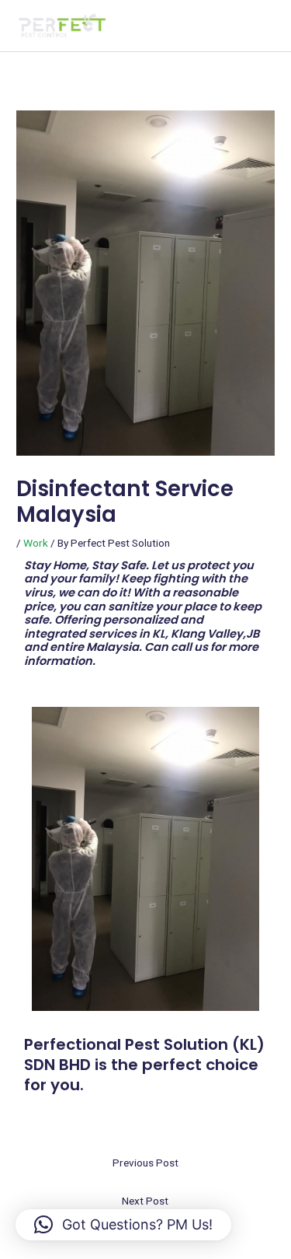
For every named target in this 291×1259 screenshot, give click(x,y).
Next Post (145, 1200)
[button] (123, 1224)
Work (35, 543)
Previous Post (145, 1162)
